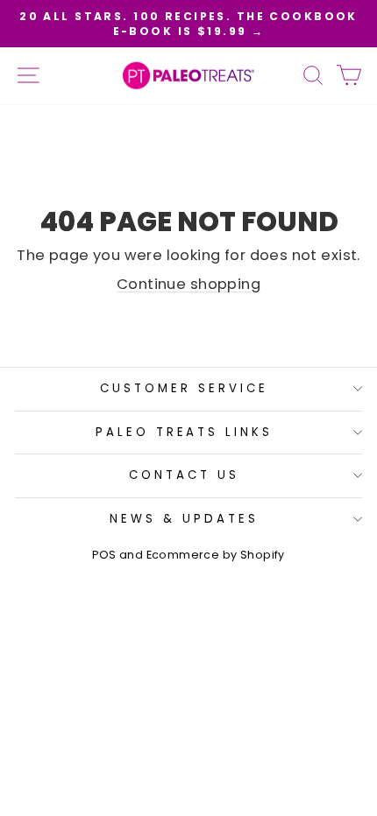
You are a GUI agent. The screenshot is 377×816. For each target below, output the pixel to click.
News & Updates (184, 518)
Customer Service (184, 388)
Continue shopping (188, 284)
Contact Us (184, 475)
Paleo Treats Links (185, 432)
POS (104, 554)
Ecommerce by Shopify (215, 554)
